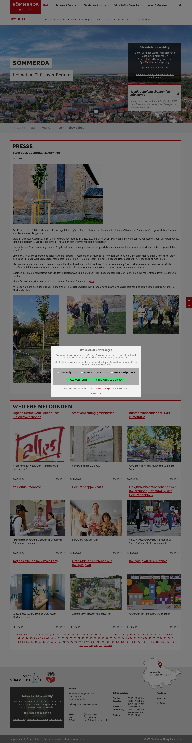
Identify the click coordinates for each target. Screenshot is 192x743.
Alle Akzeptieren (78, 379)
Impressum (96, 393)
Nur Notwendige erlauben (108, 379)
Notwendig (66, 372)
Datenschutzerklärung (98, 388)
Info (74, 372)
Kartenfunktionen (92, 372)
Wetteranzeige (121, 372)
